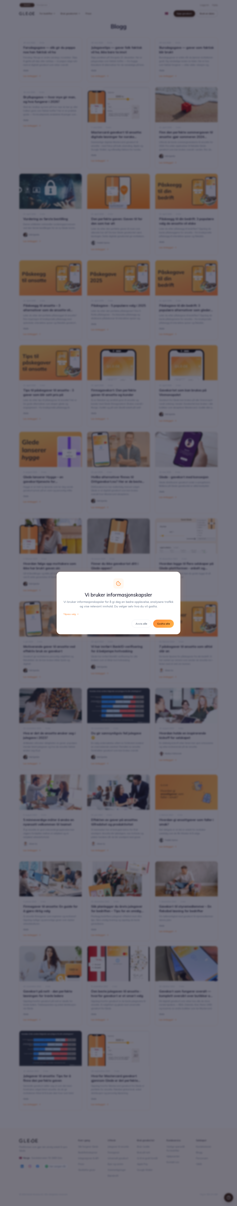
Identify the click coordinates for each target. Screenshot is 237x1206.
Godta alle (163, 623)
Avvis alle (141, 623)
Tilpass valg (69, 614)
